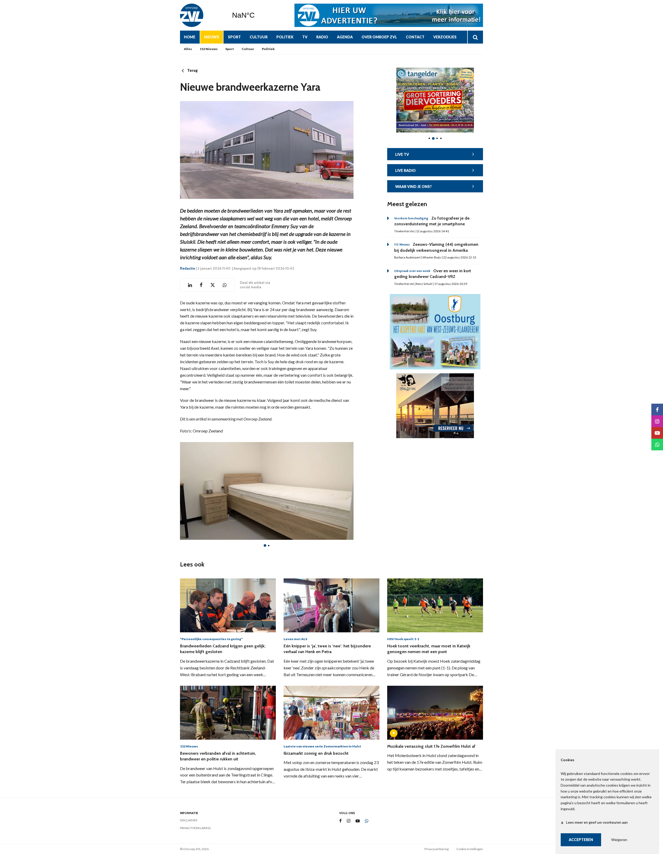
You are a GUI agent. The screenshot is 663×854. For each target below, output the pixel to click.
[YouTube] (358, 821)
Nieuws (211, 37)
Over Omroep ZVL (379, 37)
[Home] (202, 15)
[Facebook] (340, 821)
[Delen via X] (212, 285)
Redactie (187, 268)
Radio (322, 37)
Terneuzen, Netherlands (256, 15)
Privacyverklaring (195, 828)
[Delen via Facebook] (201, 285)
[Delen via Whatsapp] (224, 285)
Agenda (345, 37)
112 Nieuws (209, 49)
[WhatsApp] (367, 821)
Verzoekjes (445, 37)
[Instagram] (348, 821)
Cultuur (259, 37)
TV (304, 37)
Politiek (284, 37)
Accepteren (581, 839)
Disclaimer (188, 820)
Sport (234, 37)
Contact (415, 37)
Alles (188, 49)
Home (189, 37)
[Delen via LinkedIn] (190, 285)
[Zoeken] (475, 37)
